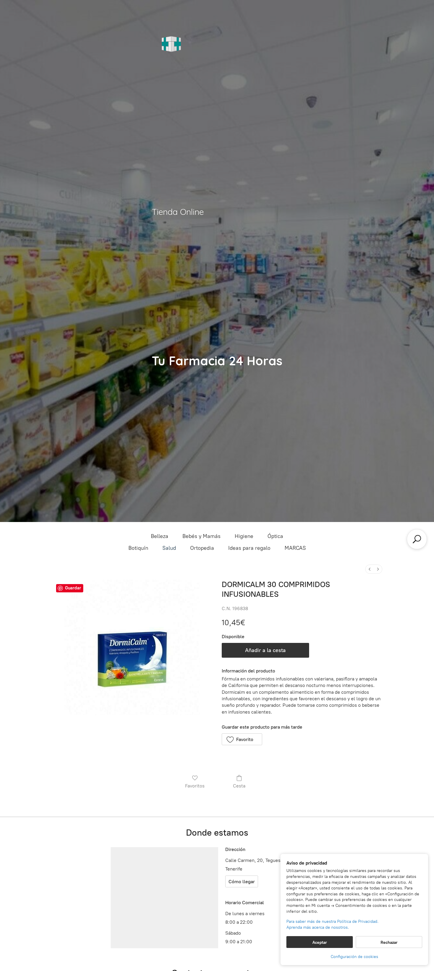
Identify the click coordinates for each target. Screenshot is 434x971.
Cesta (239, 786)
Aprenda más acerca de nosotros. (317, 927)
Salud (169, 548)
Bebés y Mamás (201, 536)
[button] (242, 739)
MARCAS (295, 548)
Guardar (73, 588)
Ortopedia (202, 548)
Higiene (244, 536)
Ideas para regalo (249, 548)
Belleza (159, 536)
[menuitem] (370, 569)
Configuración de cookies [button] (354, 956)
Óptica (275, 536)
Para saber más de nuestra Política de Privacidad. (332, 921)
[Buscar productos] (417, 539)
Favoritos (195, 786)
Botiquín (138, 548)
